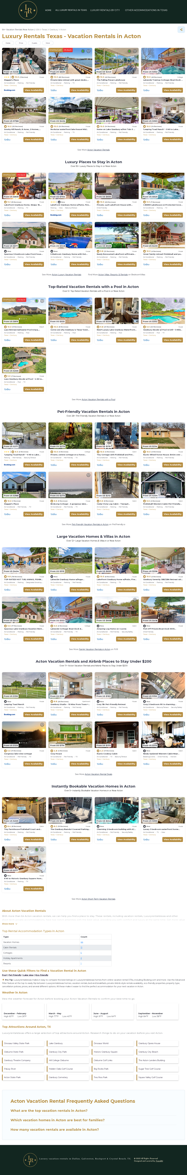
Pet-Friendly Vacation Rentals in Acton (90, 524)
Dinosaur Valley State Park (16, 1043)
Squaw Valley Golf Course (151, 1077)
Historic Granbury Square (105, 1052)
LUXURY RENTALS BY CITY (105, 10)
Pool (4, 975)
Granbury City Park (58, 1052)
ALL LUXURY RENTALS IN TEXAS (71, 10)
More (48, 43)
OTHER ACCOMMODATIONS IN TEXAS (146, 10)
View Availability (34, 90)
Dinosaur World (101, 1043)
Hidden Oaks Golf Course (61, 1069)
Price (21, 43)
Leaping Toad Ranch (14, 704)
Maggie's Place (11, 80)
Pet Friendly (15, 975)
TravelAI (159, 1161)
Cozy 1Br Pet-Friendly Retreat (111, 704)
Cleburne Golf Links (103, 1060)
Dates (8, 43)
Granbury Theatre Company (17, 1060)
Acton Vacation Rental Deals (98, 774)
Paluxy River (10, 1069)
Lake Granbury (56, 1043)
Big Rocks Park (101, 1069)
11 (81, 947)
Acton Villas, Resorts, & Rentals (113, 274)
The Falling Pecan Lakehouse (111, 80)
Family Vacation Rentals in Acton (94, 649)
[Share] (181, 29)
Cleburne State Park (13, 1052)
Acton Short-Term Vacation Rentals (98, 899)
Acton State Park (12, 1077)
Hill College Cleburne (59, 1060)
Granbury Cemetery (58, 1077)
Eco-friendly (41, 975)
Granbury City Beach (148, 1052)
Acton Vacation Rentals (98, 150)
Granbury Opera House (149, 1043)
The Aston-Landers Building (152, 1060)
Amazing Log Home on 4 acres (111, 629)
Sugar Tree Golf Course (150, 1069)
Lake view (28, 975)
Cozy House (56, 754)
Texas (6, 85)
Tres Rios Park (100, 1077)
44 (82, 942)
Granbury (13, 85)
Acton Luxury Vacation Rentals (66, 274)
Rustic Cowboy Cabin (107, 754)
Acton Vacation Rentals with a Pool (98, 399)
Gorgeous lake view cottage (18, 754)
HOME (48, 10)
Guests (34, 43)
